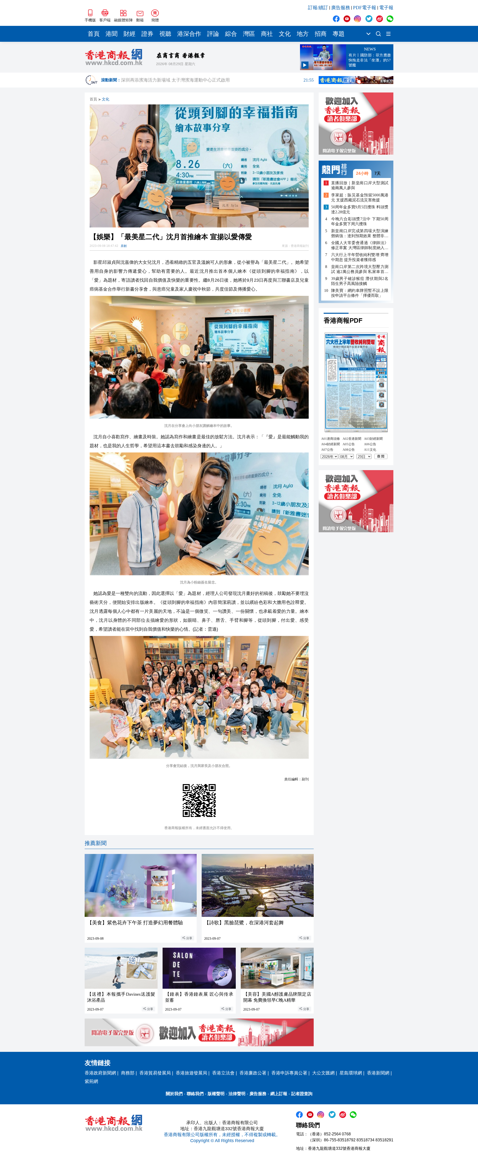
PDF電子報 (364, 7)
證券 (147, 34)
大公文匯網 (323, 1072)
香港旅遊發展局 (191, 1072)
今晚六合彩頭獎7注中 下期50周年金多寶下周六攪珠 (359, 221)
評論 (213, 34)
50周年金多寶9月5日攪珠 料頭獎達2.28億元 (359, 209)
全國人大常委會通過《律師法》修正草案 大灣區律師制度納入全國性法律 (359, 245)
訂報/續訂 (318, 7)
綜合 (231, 34)
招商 (321, 34)
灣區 (249, 34)
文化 (285, 34)
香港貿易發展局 (155, 1072)
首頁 (94, 34)
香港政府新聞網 (100, 1072)
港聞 (112, 34)
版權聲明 (216, 1093)
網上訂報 (278, 1093)
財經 (129, 34)
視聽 (165, 34)
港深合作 (189, 34)
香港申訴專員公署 (289, 1072)
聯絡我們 (195, 1093)
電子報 (386, 7)
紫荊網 (91, 1081)
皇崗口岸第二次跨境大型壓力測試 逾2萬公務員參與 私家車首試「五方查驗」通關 (359, 269)
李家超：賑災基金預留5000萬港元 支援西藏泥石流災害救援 (359, 197)
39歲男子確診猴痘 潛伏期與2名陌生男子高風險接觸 (359, 281)
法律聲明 (237, 1093)
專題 (339, 34)
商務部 (127, 1072)
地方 (303, 34)
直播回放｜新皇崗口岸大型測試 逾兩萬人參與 (359, 185)
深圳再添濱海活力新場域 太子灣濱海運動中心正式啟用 (217, 80)
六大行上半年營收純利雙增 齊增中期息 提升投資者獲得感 (359, 257)
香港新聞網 (378, 1072)
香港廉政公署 (252, 1072)
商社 (267, 34)
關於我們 (174, 1093)
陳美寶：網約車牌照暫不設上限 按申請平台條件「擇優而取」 (359, 293)
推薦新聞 (96, 843)
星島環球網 (351, 1072)
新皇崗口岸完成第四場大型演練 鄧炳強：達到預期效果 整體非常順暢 (359, 233)
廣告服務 (340, 7)
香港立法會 (223, 1072)
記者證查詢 (301, 1093)
